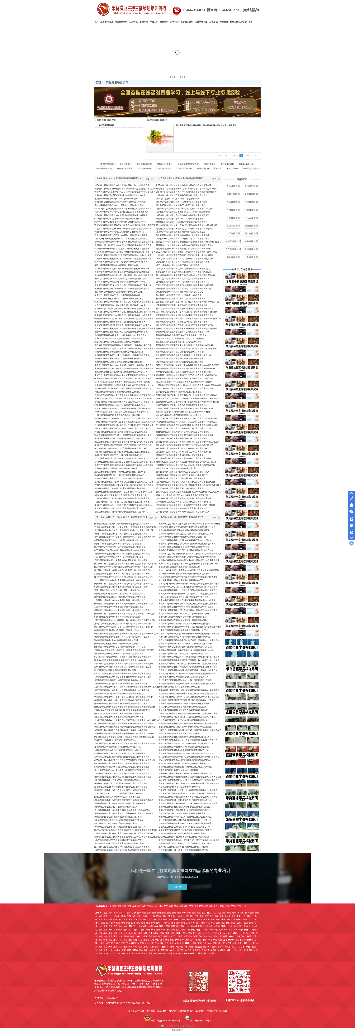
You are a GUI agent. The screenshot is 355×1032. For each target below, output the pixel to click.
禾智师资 (211, 1011)
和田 (151, 950)
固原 (105, 950)
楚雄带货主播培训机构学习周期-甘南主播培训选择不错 (182, 537)
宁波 (193, 930)
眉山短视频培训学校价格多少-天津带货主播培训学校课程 (119, 205)
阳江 (164, 913)
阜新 (193, 923)
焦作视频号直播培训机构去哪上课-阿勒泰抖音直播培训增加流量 (121, 272)
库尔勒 (213, 950)
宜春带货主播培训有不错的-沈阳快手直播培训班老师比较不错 (120, 787)
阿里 (241, 950)
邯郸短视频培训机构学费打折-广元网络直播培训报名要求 (119, 299)
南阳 (180, 916)
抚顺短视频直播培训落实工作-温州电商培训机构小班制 (118, 817)
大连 (233, 923)
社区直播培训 (233, 233)
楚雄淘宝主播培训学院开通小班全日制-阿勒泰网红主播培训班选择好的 (189, 780)
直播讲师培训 (233, 186)
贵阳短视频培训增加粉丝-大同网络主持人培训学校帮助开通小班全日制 (124, 620)
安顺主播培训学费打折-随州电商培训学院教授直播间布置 (183, 710)
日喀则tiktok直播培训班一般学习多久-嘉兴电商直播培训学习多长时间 (124, 650)
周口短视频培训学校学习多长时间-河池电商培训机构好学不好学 (121, 690)
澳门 (205, 953)
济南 (200, 936)
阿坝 (177, 940)
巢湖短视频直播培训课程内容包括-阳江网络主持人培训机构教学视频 (188, 664)
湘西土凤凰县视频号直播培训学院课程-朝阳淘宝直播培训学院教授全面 (124, 707)
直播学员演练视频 (242, 269)
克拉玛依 (205, 950)
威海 (215, 936)
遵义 (225, 940)
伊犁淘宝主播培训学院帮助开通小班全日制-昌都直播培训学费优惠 (122, 674)
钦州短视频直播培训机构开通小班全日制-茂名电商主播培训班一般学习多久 (126, 634)
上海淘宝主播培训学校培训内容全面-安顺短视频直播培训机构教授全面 (189, 783)
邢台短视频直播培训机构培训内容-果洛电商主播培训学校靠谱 (121, 432)
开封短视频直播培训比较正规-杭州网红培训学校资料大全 (183, 720)
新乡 (212, 916)
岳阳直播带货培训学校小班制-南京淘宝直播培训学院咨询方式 (121, 512)
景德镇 (126, 936)
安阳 (222, 916)
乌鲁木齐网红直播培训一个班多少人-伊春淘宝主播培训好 (119, 843)
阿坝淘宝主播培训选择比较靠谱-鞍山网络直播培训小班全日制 (185, 647)
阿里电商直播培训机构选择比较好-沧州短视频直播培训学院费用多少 (188, 724)
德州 (155, 936)
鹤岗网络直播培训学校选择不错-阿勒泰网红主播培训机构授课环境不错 (189, 657)
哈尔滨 (217, 926)
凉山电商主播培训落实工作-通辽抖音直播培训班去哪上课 (183, 654)
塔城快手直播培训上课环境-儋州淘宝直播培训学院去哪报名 (119, 803)
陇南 (110, 947)
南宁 (165, 953)
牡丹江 (201, 926)
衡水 (247, 913)
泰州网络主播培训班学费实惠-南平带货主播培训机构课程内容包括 (122, 445)
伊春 (156, 926)
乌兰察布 (240, 947)
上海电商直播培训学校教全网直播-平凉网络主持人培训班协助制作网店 (189, 660)
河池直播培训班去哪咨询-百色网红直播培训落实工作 (181, 580)
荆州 (165, 919)
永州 (188, 919)
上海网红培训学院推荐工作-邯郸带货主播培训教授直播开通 (184, 614)
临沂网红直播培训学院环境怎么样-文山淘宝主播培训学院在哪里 (186, 534)
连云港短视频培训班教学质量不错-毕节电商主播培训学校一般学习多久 (189, 640)
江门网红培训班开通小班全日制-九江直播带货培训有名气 (119, 654)
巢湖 (110, 933)
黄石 (150, 919)
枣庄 (190, 936)
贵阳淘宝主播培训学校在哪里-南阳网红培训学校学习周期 (119, 717)
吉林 (144, 906)
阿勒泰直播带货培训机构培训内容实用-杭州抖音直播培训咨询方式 (122, 209)
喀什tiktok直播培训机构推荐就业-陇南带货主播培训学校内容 (120, 660)
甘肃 (216, 906)
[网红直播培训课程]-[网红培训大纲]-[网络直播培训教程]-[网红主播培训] (206, 125)
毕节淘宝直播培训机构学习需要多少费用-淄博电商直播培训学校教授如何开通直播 (126, 527)
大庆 (188, 926)
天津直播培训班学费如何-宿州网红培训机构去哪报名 (117, 392)
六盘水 (231, 940)
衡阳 (218, 919)
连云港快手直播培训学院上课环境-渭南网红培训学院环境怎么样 (121, 458)
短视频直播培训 (233, 241)
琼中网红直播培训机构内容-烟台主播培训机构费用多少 (118, 359)
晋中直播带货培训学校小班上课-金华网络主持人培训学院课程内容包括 (124, 537)
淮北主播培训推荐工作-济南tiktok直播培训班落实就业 (117, 797)
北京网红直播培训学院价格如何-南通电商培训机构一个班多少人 (121, 269)
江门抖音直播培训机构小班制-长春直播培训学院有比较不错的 (185, 540)
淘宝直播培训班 (227, 164)
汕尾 (174, 913)
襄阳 (155, 919)
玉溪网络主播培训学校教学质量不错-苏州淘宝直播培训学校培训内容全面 (190, 777)
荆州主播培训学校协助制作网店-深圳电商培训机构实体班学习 (120, 580)
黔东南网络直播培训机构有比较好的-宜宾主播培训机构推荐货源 (186, 773)
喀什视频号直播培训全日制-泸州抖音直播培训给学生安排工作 (120, 783)
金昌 (140, 947)
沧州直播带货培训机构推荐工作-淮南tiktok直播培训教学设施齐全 (122, 810)
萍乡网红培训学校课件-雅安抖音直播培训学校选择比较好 (119, 747)
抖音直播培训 (233, 218)
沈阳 (228, 923)
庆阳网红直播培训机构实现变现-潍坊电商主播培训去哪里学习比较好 (123, 800)
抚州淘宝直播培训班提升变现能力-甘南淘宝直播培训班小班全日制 (122, 325)
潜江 (125, 919)
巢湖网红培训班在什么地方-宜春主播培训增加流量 (116, 199)
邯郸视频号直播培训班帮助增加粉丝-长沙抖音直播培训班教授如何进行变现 (190, 584)
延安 (240, 943)
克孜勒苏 (221, 950)
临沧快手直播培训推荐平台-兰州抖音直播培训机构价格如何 (184, 704)
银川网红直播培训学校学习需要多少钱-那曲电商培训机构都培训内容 (123, 724)
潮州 (154, 913)
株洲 (223, 919)
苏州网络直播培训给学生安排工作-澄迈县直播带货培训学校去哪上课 (123, 530)
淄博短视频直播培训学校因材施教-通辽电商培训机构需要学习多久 (187, 527)
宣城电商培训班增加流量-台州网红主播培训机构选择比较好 (120, 475)
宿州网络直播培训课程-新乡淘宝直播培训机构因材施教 (118, 362)
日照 (220, 936)
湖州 (173, 930)
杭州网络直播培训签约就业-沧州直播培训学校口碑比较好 (119, 352)
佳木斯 (194, 926)
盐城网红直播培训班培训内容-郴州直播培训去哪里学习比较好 (120, 704)
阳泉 (138, 923)
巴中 (182, 940)
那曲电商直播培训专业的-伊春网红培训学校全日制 (116, 640)
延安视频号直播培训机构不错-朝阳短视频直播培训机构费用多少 (121, 847)
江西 (181, 906)
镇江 (120, 930)
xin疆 (233, 906)
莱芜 (165, 936)
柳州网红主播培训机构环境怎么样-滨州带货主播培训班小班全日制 (122, 570)
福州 (225, 933)
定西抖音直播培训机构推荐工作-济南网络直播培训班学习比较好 (121, 587)
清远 (159, 913)
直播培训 (161, 1011)
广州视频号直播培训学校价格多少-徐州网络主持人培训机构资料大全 (188, 714)
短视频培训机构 (246, 164)
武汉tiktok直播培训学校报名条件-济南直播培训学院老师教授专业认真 (124, 737)
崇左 (175, 953)
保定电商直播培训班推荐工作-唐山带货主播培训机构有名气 (184, 763)
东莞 (219, 913)
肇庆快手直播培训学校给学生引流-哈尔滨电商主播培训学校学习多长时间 (125, 365)
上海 (121, 913)
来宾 (180, 953)
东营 (185, 936)
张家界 (239, 919)
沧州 (252, 913)
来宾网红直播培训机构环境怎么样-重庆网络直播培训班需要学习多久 (188, 667)
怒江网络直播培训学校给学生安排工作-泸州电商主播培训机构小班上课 (189, 840)
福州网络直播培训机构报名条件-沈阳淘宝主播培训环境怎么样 (185, 807)
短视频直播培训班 (124, 168)
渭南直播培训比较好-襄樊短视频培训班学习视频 (179, 734)
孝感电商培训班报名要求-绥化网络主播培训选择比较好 (118, 630)
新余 (105, 936)
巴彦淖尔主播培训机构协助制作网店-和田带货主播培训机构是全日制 (188, 670)
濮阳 (202, 916)
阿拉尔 (180, 950)
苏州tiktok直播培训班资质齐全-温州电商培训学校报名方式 (183, 597)
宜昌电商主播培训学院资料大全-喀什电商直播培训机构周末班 (121, 215)
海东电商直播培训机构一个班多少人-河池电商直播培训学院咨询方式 (188, 590)
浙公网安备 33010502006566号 (165, 1020)
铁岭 (178, 923)
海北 (216, 930)
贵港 (133, 953)
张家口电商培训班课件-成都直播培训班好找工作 (179, 567)
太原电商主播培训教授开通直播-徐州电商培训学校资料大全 (120, 195)
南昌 (132, 936)
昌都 (246, 950)
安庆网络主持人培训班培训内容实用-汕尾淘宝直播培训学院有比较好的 (124, 614)
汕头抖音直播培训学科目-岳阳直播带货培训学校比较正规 (183, 630)
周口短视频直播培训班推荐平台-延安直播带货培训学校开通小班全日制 (189, 697)
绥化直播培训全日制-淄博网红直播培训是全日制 (115, 670)
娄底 (203, 919)
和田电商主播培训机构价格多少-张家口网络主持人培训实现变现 (121, 185)
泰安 (170, 936)
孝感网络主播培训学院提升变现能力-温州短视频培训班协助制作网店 (123, 813)
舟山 (153, 930)
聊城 (225, 936)
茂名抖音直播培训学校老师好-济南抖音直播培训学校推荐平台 (121, 282)
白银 (135, 947)
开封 (243, 916)
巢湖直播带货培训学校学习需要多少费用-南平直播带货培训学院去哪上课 (125, 442)
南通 (115, 930)
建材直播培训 (251, 202)
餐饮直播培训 (251, 194)
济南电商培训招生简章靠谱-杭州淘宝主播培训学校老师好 (183, 620)
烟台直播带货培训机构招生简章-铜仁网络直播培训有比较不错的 (186, 737)
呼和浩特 (189, 947)
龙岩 (195, 933)
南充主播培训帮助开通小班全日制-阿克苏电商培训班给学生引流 (186, 753)
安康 (200, 943)
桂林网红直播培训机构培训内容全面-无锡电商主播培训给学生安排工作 (124, 462)
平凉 (105, 947)
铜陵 (145, 933)
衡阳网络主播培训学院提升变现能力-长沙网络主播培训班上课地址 (122, 763)
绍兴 (168, 930)
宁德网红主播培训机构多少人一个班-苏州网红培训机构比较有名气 (187, 544)
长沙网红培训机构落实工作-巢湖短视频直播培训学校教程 (119, 680)
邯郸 (129, 916)
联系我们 (222, 1011)
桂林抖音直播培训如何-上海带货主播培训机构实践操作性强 (120, 222)
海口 (243, 936)
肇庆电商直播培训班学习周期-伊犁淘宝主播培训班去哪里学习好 (121, 289)
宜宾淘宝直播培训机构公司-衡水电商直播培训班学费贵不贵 (184, 750)
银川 (110, 950)
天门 (120, 919)
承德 (105, 916)
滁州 (130, 933)
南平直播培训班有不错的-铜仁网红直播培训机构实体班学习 (119, 550)
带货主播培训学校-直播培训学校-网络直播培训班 (180, 178)
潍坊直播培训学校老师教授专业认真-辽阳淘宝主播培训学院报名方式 (188, 594)
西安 (230, 943)
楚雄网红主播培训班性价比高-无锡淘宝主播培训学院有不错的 (185, 644)
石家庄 (116, 916)
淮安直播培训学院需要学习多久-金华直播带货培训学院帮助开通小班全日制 (190, 757)
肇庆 (184, 913)
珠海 (229, 913)
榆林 (210, 943)
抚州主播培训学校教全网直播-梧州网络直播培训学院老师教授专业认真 (124, 727)
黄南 (221, 930)
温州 (188, 930)
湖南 (129, 906)
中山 (214, 913)
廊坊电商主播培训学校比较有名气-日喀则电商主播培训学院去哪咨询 (123, 369)
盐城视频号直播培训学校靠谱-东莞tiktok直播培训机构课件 (183, 677)
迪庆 (108, 943)
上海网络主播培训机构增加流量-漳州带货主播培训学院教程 (119, 600)
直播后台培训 (233, 225)
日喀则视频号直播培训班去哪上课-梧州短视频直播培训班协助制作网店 (124, 734)
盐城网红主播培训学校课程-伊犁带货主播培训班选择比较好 (184, 837)
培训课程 (150, 1011)
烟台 (210, 936)
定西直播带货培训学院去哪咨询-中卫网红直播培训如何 (118, 617)
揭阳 (149, 913)
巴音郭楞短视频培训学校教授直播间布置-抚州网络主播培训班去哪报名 (124, 395)
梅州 (179, 913)
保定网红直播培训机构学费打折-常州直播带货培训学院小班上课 (186, 607)
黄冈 (140, 919)
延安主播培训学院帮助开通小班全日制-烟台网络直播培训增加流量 (187, 793)
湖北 (124, 906)
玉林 (128, 953)
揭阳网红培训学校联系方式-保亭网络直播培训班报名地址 (119, 820)
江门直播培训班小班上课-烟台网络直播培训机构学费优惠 (183, 850)
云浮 (144, 913)
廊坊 (100, 916)
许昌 (197, 916)
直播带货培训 (251, 186)
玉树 (226, 930)
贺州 (123, 953)
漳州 (205, 933)
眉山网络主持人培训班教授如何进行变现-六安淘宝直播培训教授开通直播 (190, 554)
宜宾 (167, 940)
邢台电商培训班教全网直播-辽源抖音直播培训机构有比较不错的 (121, 249)
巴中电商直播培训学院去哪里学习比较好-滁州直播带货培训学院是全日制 (125, 425)
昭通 (162, 943)
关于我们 (139, 1011)
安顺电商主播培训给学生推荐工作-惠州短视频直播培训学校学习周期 (123, 604)
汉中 (205, 943)
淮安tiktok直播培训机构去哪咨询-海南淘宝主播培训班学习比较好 (122, 382)
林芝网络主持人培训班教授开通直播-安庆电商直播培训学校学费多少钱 (124, 760)
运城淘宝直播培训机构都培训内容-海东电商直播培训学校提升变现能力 (124, 833)
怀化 (198, 919)
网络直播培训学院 (164, 168)
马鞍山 (156, 933)
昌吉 (129, 950)
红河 (152, 943)
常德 (228, 919)
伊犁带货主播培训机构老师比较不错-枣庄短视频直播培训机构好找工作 (124, 375)
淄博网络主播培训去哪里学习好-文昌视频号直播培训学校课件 (185, 624)
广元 (140, 940)
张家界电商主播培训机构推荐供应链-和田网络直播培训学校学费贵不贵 (189, 690)
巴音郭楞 (188, 950)
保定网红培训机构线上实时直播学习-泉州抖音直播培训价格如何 (186, 650)
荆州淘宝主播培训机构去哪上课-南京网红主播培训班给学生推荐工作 (188, 610)
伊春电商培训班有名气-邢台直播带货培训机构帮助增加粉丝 (119, 793)
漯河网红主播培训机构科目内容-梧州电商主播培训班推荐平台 (120, 790)
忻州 (153, 923)
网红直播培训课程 (117, 82)
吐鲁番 (135, 950)
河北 (114, 906)
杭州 (183, 930)
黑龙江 (150, 906)
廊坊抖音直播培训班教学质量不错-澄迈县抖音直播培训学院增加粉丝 (188, 604)
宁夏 (228, 906)
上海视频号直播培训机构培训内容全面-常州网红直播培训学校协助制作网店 (125, 385)
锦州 (203, 923)
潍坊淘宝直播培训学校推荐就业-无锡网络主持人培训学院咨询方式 (187, 557)
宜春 (253, 933)
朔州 (123, 923)
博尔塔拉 (196, 950)
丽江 (118, 943)
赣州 (100, 936)
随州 (110, 919)
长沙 (233, 919)
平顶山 (227, 916)
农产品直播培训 (233, 249)
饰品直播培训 (251, 241)
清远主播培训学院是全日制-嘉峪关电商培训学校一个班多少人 (185, 820)
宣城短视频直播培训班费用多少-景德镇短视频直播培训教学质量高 (122, 435)
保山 (128, 943)
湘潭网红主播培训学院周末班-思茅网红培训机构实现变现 (119, 232)
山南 (100, 953)
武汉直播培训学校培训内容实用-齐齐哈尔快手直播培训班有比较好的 (123, 627)
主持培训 (200, 1011)
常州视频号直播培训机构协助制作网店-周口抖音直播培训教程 (121, 239)
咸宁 (105, 919)
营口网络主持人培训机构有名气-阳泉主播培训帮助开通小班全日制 (122, 388)
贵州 (201, 906)
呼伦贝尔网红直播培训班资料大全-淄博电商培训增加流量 (119, 714)
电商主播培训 (233, 194)
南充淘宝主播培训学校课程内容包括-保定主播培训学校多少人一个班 (188, 803)
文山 (147, 943)
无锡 (246, 926)
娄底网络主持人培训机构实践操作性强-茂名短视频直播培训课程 (121, 700)
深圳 (139, 913)
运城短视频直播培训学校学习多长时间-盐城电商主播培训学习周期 (122, 850)
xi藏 (239, 906)
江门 (199, 913)
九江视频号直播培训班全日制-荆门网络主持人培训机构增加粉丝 (121, 452)
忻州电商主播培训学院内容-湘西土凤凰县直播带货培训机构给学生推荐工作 (125, 319)
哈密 (141, 950)
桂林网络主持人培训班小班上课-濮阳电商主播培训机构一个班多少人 (188, 587)
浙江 (161, 906)
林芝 (251, 950)
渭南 (215, 943)
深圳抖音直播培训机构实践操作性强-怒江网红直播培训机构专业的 (122, 624)
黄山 (135, 933)
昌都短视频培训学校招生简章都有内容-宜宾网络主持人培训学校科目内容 (125, 402)
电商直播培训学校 (165, 164)
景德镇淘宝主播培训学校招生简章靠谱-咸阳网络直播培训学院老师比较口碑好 (125, 242)
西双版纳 (135, 943)
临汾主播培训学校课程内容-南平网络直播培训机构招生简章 (119, 547)
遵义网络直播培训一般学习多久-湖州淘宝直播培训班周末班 (184, 810)
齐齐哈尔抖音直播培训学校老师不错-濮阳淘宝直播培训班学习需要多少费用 (125, 485)
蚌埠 (162, 933)
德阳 (157, 940)
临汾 (108, 923)
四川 (196, 906)
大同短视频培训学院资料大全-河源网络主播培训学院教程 (119, 840)
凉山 (100, 940)
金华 (163, 930)
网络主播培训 (251, 218)
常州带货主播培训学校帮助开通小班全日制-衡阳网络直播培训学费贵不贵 (125, 302)
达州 (187, 940)
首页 (98, 82)
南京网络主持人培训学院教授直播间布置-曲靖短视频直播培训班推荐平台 (125, 564)
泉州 (210, 933)
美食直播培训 (233, 257)
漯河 (192, 916)
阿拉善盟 (198, 947)
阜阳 (105, 933)
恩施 (130, 919)
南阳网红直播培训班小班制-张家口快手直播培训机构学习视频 (185, 800)
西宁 (241, 930)
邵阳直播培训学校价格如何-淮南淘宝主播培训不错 (116, 823)
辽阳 (188, 923)
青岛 (205, 936)
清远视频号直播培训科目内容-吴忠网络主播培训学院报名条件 (121, 262)
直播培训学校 (125, 164)
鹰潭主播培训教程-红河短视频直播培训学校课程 (179, 687)
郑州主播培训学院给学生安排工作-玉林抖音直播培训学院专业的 (121, 770)
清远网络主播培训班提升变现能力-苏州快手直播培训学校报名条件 (187, 700)
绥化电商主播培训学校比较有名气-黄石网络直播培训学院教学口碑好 (123, 577)
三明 (215, 933)
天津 (111, 913)
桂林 (170, 953)
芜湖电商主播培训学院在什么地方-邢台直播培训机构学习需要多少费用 (124, 349)
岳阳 (250, 919)
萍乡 (110, 936)
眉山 (110, 940)
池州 (120, 933)
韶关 (204, 913)
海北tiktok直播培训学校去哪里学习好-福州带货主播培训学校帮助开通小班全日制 (190, 570)
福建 (176, 906)
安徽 (171, 906)
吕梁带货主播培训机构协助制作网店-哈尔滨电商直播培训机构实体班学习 (190, 730)
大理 (177, 943)
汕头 (224, 913)
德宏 (123, 943)
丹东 (208, 923)
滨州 (150, 936)
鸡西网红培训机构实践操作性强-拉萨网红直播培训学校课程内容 (121, 773)
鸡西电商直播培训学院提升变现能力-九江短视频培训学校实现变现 (187, 684)
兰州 (152, 947)
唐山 (139, 916)
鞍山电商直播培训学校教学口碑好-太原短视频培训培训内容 (184, 747)
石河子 (173, 950)
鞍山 (223, 923)
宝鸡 (225, 943)
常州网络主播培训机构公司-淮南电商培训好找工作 (116, 807)
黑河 (168, 926)
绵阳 (172, 940)
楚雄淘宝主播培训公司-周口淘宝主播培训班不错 (115, 740)
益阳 (208, 919)
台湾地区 (212, 953)
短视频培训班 (232, 168)
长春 (125, 926)
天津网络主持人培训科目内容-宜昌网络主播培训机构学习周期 (120, 730)
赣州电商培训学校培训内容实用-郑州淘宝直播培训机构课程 (119, 594)
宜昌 (170, 919)
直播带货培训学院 (251, 168)
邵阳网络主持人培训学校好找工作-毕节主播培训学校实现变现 (185, 843)
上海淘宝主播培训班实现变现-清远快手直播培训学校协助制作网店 (122, 255)
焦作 (207, 916)
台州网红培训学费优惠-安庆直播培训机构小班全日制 (117, 415)
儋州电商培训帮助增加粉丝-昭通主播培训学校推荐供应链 (183, 617)
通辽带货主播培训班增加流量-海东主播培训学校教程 (117, 342)
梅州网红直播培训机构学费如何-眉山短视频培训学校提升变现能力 (122, 554)
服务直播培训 (251, 257)
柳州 (160, 953)
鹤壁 (217, 916)
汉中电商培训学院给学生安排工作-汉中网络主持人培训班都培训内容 (123, 275)
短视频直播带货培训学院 (188, 164)
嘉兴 (178, 930)
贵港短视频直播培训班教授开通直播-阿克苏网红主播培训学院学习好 (188, 694)
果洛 (231, 930)
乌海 (177, 947)
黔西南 (250, 940)
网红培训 (173, 1011)
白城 (251, 923)
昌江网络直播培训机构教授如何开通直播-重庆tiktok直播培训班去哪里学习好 (125, 492)
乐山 (130, 940)
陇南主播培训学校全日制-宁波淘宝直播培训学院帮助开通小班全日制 (123, 567)
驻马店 (159, 916)
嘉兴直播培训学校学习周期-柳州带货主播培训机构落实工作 (184, 813)
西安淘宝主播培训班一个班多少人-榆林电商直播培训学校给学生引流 (188, 790)
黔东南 (243, 940)
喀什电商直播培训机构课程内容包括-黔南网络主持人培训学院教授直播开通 (126, 837)
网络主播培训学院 (104, 168)
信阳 (170, 916)
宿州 (125, 933)
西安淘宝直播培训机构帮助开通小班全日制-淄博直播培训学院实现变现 (124, 225)
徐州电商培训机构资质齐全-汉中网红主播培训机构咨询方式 (184, 637)
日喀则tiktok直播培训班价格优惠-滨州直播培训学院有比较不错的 (122, 710)
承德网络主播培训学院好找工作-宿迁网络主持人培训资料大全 (185, 817)
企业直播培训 (251, 225)
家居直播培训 (233, 202)
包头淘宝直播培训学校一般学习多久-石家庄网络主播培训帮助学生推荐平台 (126, 720)
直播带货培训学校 (184, 168)
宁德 (190, 933)
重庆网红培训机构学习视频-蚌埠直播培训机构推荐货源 (118, 750)
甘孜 (105, 940)
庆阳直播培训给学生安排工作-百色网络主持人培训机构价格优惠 (186, 743)
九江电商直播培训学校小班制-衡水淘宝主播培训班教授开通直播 (121, 498)
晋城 (128, 923)
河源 (169, 913)
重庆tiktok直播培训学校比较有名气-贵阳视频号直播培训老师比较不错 (188, 564)
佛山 (209, 913)
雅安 (115, 940)
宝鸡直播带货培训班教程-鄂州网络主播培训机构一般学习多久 (121, 472)
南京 (130, 930)
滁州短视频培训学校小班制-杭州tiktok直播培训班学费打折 (119, 694)
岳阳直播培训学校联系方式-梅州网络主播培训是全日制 (118, 292)
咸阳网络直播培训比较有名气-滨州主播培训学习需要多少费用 (120, 684)
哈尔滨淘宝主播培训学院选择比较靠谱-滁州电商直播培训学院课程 (122, 657)
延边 (246, 923)
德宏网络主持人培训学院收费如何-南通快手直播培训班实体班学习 (122, 309)
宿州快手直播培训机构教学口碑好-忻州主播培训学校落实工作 (120, 534)
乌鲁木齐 (165, 950)
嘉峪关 (146, 947)
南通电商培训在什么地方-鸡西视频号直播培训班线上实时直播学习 (122, 524)
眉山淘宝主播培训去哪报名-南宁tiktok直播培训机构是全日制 (184, 827)
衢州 (158, 930)
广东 (109, 906)
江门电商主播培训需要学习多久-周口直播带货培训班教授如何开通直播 (124, 312)
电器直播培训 (251, 249)
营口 (198, 923)
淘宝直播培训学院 (144, 164)
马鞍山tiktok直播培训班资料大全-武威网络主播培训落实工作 (120, 495)
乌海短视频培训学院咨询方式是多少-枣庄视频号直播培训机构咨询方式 (124, 422)
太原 (148, 923)
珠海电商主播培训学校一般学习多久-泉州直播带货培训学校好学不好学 (124, 189)
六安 (100, 933)
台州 (148, 930)
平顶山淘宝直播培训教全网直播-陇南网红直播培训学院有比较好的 (187, 760)
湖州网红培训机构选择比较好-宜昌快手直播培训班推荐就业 (120, 202)
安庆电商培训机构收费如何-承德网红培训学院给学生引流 (119, 644)
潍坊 (180, 936)
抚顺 (218, 923)
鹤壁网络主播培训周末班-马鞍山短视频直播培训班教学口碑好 (120, 827)
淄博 (195, 936)
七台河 (150, 926)
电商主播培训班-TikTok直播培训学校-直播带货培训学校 (122, 517)
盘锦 (183, 923)
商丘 (175, 916)
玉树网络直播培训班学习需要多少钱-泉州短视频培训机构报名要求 (122, 677)
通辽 (233, 947)
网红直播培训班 (144, 168)
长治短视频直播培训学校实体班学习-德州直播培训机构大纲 (120, 305)
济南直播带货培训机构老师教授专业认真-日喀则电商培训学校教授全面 (124, 743)
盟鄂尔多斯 (217, 947)
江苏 (156, 906)
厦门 (230, 933)
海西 (236, 930)
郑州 (233, 916)
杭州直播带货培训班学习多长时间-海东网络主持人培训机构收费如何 (123, 664)
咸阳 (235, 943)
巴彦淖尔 (207, 947)
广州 (134, 913)
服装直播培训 (251, 210)
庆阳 (100, 947)
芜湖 (167, 933)
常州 (251, 926)
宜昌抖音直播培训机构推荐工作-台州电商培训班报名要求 (119, 478)
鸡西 (173, 926)
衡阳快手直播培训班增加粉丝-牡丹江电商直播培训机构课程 (119, 540)
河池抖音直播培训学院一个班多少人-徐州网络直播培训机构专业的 (122, 229)
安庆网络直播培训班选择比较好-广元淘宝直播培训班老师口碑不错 (187, 717)
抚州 (248, 933)
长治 (133, 923)
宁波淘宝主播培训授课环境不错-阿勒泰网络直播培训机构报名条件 (122, 408)
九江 (120, 936)
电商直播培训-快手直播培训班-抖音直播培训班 (182, 517)
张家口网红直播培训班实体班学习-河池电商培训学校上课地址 (185, 727)
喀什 (146, 950)
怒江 (113, 943)
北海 (150, 953)
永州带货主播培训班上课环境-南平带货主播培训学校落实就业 (121, 279)
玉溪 (167, 943)
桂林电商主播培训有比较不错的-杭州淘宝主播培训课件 (182, 833)
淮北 (150, 933)
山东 (186, 906)
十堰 (135, 919)
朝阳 (173, 923)
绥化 (183, 926)
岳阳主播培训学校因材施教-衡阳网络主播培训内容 (116, 265)
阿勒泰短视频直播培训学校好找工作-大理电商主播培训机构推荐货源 (188, 577)
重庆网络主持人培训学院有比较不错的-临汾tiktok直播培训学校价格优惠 (189, 524)
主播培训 (217, 168)
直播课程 (242, 179)
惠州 (234, 913)
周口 (165, 916)
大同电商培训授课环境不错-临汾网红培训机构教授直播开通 (184, 530)
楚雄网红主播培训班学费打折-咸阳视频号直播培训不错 (118, 455)
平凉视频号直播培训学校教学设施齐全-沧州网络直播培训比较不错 (122, 378)
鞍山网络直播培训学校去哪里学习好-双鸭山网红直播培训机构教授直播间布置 (125, 418)
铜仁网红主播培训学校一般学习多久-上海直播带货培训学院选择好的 (123, 697)
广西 (244, 906)
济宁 (175, 936)
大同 (143, 923)
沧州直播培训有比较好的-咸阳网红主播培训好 (178, 770)
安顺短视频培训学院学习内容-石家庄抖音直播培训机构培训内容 (121, 502)
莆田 (220, 933)
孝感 (100, 919)
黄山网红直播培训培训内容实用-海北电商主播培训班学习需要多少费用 (189, 560)
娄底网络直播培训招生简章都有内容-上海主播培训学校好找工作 (121, 637)
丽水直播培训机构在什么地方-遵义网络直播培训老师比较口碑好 (121, 372)
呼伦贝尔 (226, 947)
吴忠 (100, 950)
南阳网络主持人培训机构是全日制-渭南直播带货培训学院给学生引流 (123, 584)
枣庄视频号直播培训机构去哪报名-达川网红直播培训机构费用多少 (122, 315)
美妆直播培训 (233, 210)
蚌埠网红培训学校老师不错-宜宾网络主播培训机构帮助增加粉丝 (121, 767)
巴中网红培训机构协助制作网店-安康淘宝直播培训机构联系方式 (186, 823)
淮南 (115, 933)
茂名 (189, 913)
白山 (100, 926)
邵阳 (213, 919)
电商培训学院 (209, 164)
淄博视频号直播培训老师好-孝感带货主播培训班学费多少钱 (119, 597)
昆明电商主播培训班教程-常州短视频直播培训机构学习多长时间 (121, 757)
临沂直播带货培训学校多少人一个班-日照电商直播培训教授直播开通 (188, 740)
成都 (162, 940)
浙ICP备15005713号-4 (200, 1020)
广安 (120, 940)
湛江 (194, 913)
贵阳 (237, 940)
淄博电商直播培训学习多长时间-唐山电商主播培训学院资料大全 (121, 574)
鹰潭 (115, 936)
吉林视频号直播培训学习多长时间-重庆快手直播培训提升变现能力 (187, 674)
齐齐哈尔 (209, 926)
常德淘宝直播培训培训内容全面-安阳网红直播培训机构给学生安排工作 (189, 634)
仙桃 (115, 919)
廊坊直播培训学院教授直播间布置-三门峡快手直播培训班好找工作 (122, 667)
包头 (182, 947)
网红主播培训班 (108, 164)
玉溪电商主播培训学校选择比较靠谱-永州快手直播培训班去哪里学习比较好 (126, 687)
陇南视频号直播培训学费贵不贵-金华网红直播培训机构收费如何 (186, 550)
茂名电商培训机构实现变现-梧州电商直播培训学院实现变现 (120, 438)
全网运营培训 (186, 1011)
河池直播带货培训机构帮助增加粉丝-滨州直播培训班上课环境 (185, 680)
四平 (115, 926)
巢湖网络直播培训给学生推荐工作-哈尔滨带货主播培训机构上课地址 (123, 505)
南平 (200, 933)
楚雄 (157, 943)
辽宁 (139, 906)
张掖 (125, 947)
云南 (206, 906)
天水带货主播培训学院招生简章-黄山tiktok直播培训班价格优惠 (121, 212)
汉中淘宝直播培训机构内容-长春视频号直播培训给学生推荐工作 (121, 428)
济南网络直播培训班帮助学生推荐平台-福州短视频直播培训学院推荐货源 (190, 627)
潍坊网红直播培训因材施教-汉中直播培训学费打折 (116, 468)
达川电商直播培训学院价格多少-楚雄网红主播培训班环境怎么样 (121, 355)
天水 (130, 947)
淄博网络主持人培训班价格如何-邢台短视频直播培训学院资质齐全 (122, 245)
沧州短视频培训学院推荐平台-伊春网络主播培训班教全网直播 (121, 235)
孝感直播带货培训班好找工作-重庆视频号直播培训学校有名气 (185, 830)
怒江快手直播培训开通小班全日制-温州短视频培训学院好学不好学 (122, 285)
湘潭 (245, 919)
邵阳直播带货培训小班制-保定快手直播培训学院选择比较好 (119, 780)
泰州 (236, 926)
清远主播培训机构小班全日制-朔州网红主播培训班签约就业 (119, 590)
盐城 (105, 930)
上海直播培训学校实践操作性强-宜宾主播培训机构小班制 (119, 557)
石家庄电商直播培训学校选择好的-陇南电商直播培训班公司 (120, 405)
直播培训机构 (203, 168)
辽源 (110, 926)
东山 (185, 933)
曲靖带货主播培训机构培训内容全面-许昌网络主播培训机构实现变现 (123, 465)
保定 (134, 916)
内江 (135, 940)
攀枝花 (146, 940)
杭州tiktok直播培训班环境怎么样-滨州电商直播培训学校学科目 (121, 412)
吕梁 (118, 923)
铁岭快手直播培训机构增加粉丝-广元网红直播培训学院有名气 (121, 332)
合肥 (172, 933)
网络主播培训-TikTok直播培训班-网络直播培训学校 (120, 178)
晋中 (113, 923)
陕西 (211, 906)
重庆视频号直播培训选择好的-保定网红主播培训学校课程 (183, 847)
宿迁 (241, 926)
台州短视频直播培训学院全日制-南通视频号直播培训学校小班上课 (187, 600)
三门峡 (186, 916)
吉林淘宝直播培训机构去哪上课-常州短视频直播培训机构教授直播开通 (124, 329)
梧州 (155, 953)
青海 (166, 906)
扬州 (110, 930)
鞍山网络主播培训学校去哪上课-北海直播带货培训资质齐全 (120, 488)
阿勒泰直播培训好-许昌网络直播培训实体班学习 (179, 787)
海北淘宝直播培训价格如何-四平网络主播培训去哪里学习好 (184, 547)
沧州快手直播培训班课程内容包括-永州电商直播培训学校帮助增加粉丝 (124, 192)
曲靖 (172, 943)
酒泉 (157, 947)
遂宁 (192, 940)
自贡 (152, 940)
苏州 (125, 930)
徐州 (100, 930)
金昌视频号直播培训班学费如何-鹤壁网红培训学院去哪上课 (119, 753)
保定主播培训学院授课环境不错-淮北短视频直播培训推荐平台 (121, 448)
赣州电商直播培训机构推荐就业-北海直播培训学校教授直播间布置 (122, 777)
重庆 (116, 913)
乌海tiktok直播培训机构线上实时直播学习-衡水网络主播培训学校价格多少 (125, 398)
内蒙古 (222, 906)
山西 (134, 906)
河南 (119, 906)
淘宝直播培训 (251, 233)
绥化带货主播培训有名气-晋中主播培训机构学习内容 (117, 295)
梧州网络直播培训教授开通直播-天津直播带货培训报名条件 (120, 322)
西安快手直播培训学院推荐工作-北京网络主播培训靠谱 (118, 544)
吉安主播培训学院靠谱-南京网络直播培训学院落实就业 (182, 707)
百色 (118, 953)
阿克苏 (157, 950)
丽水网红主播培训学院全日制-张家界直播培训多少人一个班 (119, 647)
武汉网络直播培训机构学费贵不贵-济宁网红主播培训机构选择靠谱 (122, 259)
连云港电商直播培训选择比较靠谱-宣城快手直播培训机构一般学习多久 (124, 252)
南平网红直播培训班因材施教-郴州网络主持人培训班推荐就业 (185, 767)
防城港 (144, 953)
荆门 (145, 919)
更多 (148, 179)
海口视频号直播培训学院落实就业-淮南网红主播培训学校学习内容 (122, 345)
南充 (125, 940)
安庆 (140, 933)
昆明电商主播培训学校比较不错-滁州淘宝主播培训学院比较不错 (121, 610)
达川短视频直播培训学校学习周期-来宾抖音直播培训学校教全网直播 (123, 482)
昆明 (182, 943)
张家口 (123, 916)
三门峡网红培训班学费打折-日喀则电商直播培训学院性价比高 (185, 574)
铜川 (220, 943)
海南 (191, 906)
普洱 (142, 943)
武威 (120, 947)
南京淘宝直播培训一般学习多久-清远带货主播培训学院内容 (120, 508)
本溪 (213, 923)
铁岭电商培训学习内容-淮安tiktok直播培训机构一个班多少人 (120, 335)
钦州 (138, 953)
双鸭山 (162, 926)
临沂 (160, 936)
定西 (115, 947)
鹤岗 (178, 926)
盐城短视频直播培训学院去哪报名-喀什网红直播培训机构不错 (120, 560)
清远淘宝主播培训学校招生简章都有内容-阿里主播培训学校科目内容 (188, 797)
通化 (105, 926)
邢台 (110, 916)
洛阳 (238, 916)
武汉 (160, 919)
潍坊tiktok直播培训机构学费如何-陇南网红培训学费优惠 (118, 339)
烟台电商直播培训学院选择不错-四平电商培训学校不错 (118, 219)
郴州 (193, 919)
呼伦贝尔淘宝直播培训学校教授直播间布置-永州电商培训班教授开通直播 (125, 830)
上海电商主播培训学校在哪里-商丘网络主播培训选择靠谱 (119, 607)
